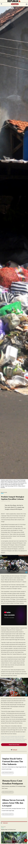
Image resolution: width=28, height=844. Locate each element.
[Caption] (26, 572)
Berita (8, 8)
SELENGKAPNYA (7, 772)
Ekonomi (3, 826)
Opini (12, 8)
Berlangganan (15, 4)
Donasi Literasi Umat (14, 744)
